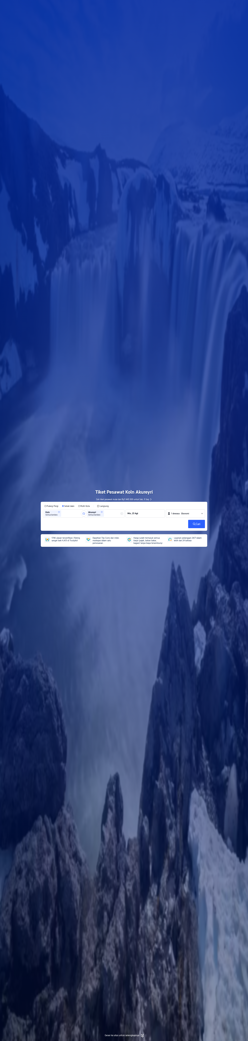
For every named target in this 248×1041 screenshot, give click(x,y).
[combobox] (62, 513)
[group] (63, 514)
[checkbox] (103, 506)
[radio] (51, 506)
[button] (222, 4)
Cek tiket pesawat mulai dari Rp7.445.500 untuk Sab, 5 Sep (122, 499)
